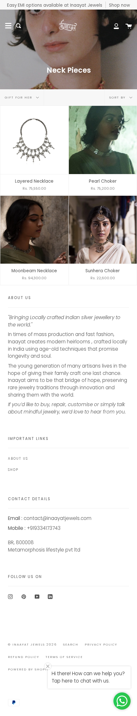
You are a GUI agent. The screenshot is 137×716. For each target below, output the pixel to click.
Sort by (118, 97)
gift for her (19, 97)
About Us (18, 459)
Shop (13, 470)
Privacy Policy (101, 644)
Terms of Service (64, 657)
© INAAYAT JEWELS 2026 (32, 644)
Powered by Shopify (29, 669)
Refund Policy (23, 657)
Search (70, 644)
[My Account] (112, 26)
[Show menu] (8, 26)
